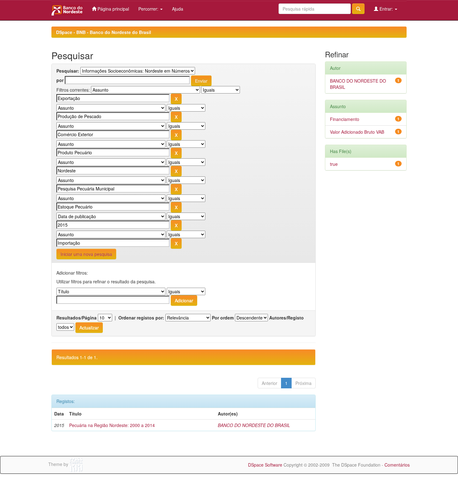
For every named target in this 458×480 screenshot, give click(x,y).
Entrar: (386, 9)
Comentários (397, 465)
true (334, 164)
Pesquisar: (67, 71)
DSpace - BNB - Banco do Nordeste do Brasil (103, 32)
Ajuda (177, 9)
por (60, 80)
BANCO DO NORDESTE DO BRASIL (254, 425)
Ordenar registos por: (141, 317)
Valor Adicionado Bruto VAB (357, 132)
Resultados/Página (76, 317)
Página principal (112, 9)
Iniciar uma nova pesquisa (86, 254)
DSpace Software (265, 465)
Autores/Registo (286, 317)
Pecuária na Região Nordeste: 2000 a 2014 (112, 425)
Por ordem (223, 317)
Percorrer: (149, 9)
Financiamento (344, 119)
